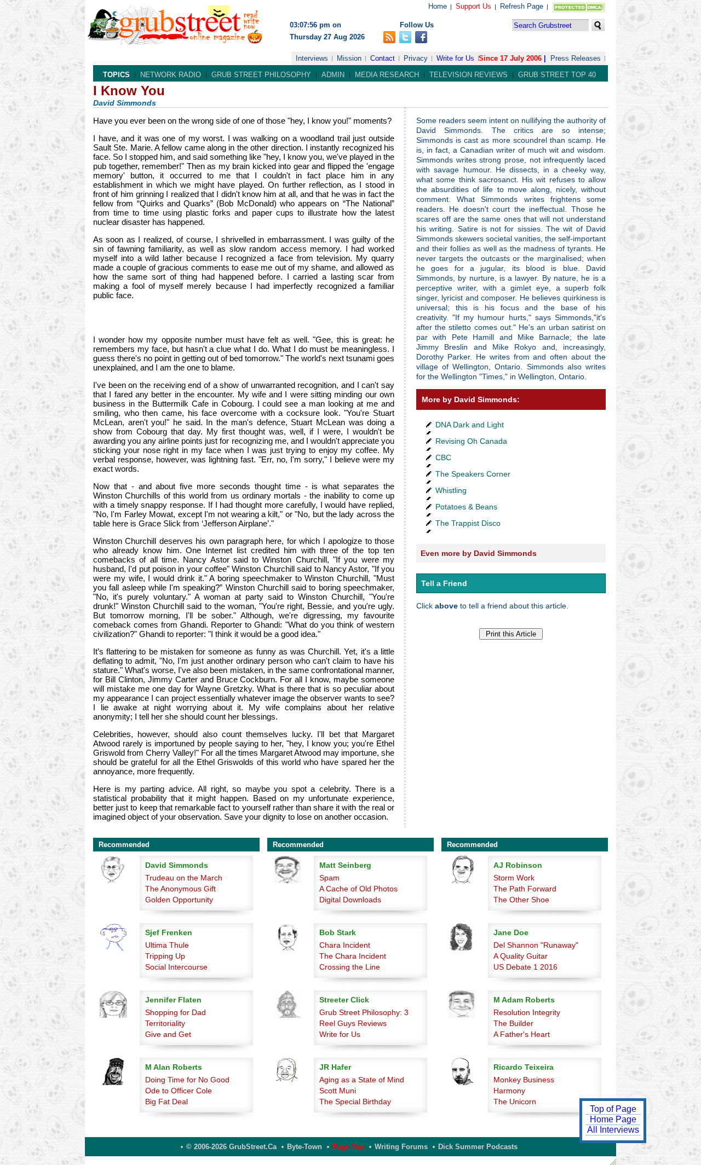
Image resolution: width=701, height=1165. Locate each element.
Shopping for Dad (175, 1012)
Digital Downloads (350, 899)
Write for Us (455, 58)
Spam (329, 877)
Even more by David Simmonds (479, 553)
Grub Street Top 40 (557, 75)
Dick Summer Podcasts (478, 1147)
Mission (349, 58)
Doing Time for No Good (187, 1079)
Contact (382, 58)
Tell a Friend (444, 583)
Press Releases (575, 58)
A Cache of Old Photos (358, 888)
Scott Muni (337, 1090)
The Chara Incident (352, 956)
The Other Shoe (521, 899)
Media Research (387, 75)
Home (437, 6)
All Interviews (613, 1129)
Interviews (312, 58)
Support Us (473, 6)
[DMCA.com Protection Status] (576, 9)
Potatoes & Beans (466, 506)
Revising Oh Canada (471, 441)
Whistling (451, 490)
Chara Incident (344, 945)
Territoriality (165, 1023)
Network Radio (170, 75)
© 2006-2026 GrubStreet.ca (231, 1147)
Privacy (416, 58)
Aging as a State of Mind (361, 1079)
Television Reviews (468, 75)
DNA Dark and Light (469, 424)
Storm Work (514, 877)
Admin (332, 75)
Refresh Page (521, 6)
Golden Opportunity (179, 899)
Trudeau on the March (183, 877)
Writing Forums (401, 1147)
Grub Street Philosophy (261, 75)
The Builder (513, 1023)
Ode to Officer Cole (178, 1090)
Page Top (348, 1147)
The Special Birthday (355, 1101)
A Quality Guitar (520, 956)
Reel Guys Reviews (353, 1023)
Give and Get (168, 1034)
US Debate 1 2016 (525, 967)
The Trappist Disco (468, 523)
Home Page (613, 1119)
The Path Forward (524, 888)
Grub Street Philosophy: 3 (364, 1012)
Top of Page (613, 1109)
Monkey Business (523, 1079)
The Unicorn (514, 1101)
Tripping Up (165, 956)
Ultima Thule (167, 945)
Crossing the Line (349, 967)
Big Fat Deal (166, 1101)
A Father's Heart (521, 1034)
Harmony (509, 1090)
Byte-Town (304, 1147)
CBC (443, 457)
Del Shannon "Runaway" (535, 945)
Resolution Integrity (526, 1012)
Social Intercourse (176, 967)
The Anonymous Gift (180, 888)
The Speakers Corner (472, 474)
